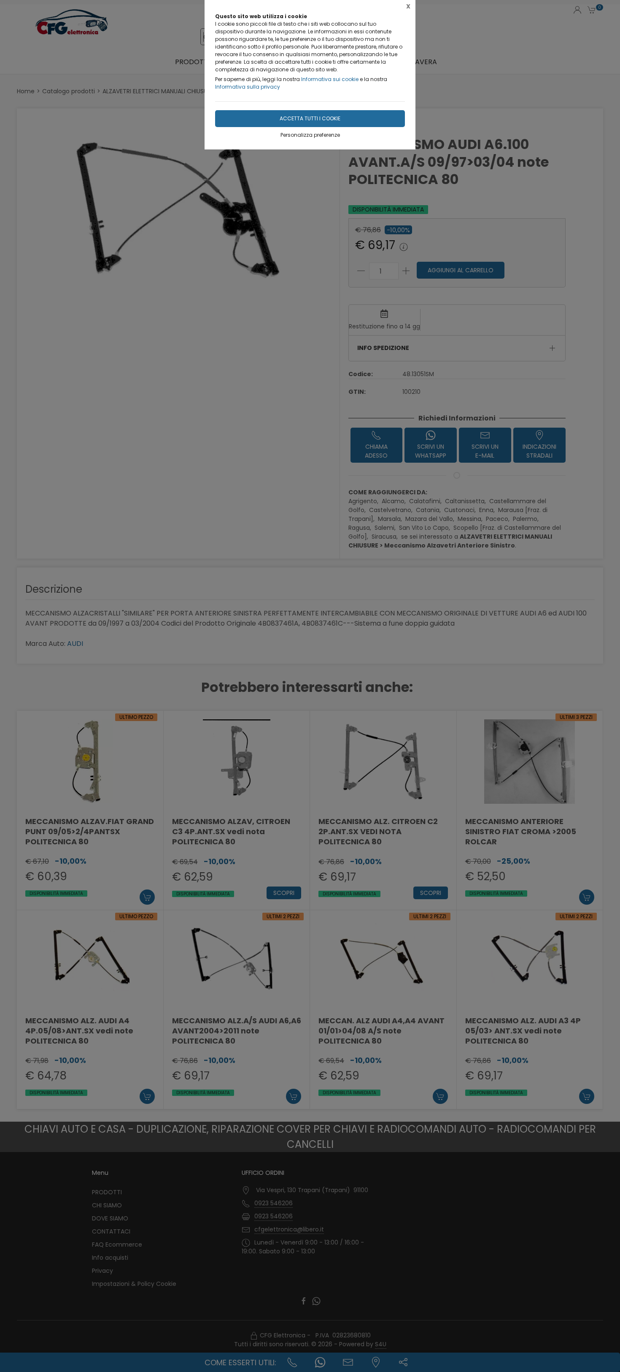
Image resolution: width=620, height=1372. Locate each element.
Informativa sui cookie (330, 79)
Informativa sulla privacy (247, 86)
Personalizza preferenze (310, 134)
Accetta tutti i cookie (310, 118)
